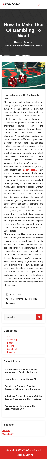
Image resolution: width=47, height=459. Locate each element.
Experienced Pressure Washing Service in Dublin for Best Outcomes (22, 387)
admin (34, 299)
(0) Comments (16, 299)
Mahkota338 (8, 434)
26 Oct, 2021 (15, 294)
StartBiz (29, 455)
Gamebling (12, 339)
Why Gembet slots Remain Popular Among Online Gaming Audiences (21, 370)
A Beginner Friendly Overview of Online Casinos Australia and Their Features (23, 397)
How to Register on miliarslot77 (20, 379)
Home (17, 42)
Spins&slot (12, 349)
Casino (27, 42)
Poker (10, 343)
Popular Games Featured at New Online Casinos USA (20, 407)
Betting (10, 346)
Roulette (11, 352)
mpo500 (6, 430)
